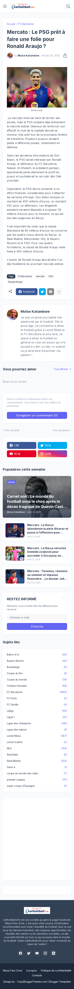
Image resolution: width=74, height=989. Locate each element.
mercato (40, 276)
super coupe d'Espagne (37, 785)
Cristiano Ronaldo (37, 685)
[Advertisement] (37, 839)
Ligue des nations (37, 729)
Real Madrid (37, 760)
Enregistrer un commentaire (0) (37, 415)
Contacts (37, 975)
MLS (37, 748)
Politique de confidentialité (56, 970)
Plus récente (12, 430)
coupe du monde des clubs (37, 773)
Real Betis (37, 754)
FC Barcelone (26, 23)
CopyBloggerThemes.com (32, 981)
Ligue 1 (37, 717)
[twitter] (29, 953)
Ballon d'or (37, 654)
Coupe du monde (37, 679)
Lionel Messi (37, 735)
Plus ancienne (61, 430)
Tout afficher (61, 369)
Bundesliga (37, 667)
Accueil (11, 23)
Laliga (37, 710)
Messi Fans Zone (12, 970)
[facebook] (20, 953)
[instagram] (45, 953)
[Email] (50, 291)
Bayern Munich (37, 660)
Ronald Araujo (15, 282)
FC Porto (37, 698)
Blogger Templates (60, 981)
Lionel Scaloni (37, 742)
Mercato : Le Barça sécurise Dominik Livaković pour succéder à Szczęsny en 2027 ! (46, 552)
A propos (31, 970)
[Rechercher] (68, 6)
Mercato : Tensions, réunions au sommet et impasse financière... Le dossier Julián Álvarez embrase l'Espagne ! (47, 575)
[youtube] (37, 953)
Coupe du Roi (37, 673)
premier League (37, 779)
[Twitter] (42, 291)
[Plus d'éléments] (58, 291)
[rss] (53, 953)
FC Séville (37, 704)
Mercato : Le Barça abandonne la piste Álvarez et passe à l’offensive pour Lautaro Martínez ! (47, 529)
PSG (51, 276)
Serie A (37, 767)
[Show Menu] (5, 6)
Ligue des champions (37, 723)
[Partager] (64, 55)
